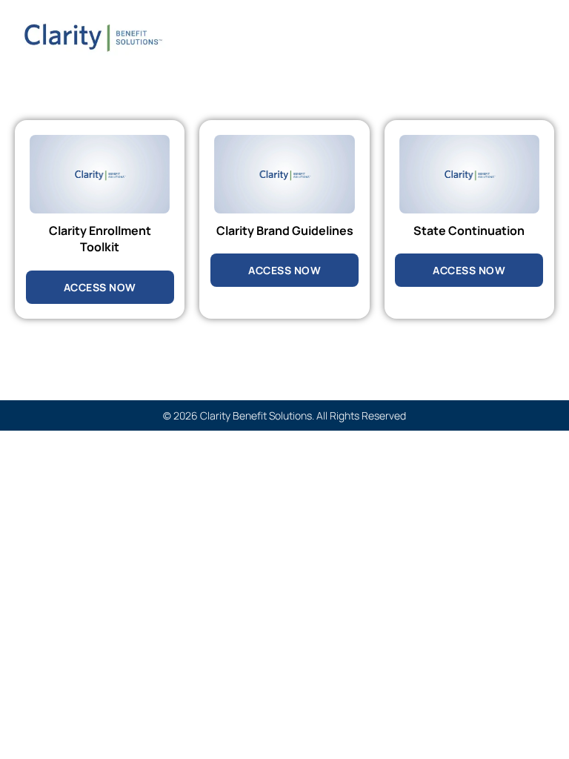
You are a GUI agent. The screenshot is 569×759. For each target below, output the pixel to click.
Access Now (100, 287)
